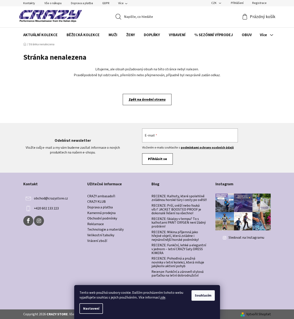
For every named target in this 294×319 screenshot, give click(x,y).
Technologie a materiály (105, 230)
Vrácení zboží (97, 241)
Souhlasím (203, 295)
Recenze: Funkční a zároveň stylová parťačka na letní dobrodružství (177, 274)
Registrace (259, 3)
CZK (214, 3)
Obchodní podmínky (102, 219)
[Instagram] (39, 221)
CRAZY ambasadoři (101, 196)
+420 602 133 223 (46, 208)
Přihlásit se (157, 159)
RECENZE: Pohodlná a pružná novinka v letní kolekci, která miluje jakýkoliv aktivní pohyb (177, 262)
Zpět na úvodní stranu (147, 99)
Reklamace (95, 224)
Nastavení (91, 308)
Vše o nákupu (53, 3)
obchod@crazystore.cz (51, 198)
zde (162, 297)
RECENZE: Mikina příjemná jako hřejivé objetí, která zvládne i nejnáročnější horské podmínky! (175, 236)
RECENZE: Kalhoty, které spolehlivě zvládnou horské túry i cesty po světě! (179, 198)
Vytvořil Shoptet (258, 314)
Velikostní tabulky (100, 235)
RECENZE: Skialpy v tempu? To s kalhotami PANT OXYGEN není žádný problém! (178, 223)
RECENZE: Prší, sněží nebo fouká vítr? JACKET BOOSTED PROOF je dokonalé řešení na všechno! (176, 209)
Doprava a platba (82, 3)
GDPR (105, 3)
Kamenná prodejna (101, 213)
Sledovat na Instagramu (246, 237)
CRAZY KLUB (96, 202)
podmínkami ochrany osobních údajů (207, 147)
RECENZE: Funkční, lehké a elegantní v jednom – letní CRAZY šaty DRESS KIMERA (178, 249)
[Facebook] (28, 221)
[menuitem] (40, 35)
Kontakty (29, 3)
